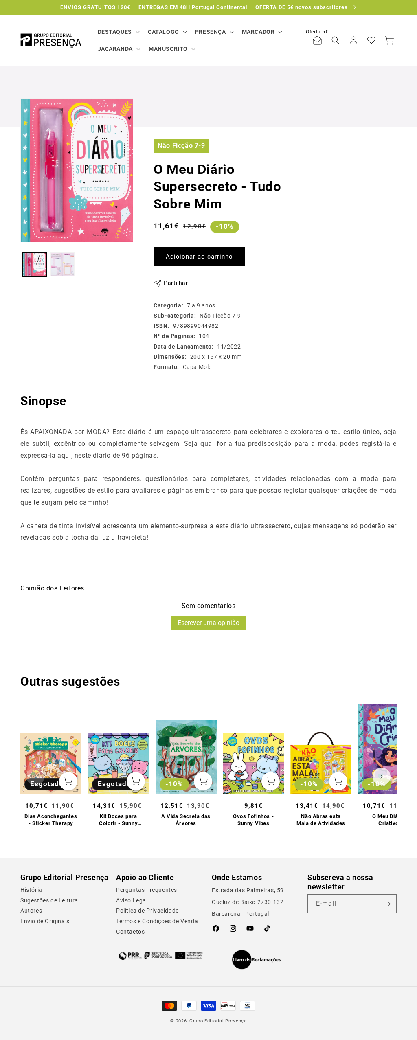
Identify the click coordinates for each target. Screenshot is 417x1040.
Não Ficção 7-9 (181, 145)
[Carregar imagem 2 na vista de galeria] (62, 264)
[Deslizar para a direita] (382, 776)
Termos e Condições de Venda (157, 921)
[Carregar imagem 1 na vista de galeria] (34, 264)
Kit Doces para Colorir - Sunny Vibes (118, 820)
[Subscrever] (387, 903)
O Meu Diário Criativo (388, 819)
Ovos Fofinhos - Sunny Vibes (253, 819)
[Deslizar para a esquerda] (35, 776)
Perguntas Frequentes (146, 889)
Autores (31, 910)
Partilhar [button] (176, 283)
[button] (118, 31)
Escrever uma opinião (208, 623)
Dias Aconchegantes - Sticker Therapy (50, 819)
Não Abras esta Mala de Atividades (320, 819)
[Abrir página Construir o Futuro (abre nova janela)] (160, 955)
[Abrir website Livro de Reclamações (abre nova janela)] (256, 959)
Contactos (130, 931)
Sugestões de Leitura (49, 900)
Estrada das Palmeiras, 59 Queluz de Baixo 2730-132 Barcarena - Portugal (248, 902)
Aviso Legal (132, 900)
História (31, 889)
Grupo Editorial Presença (218, 1021)
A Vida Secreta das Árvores (186, 819)
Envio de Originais (45, 921)
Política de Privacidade (147, 910)
